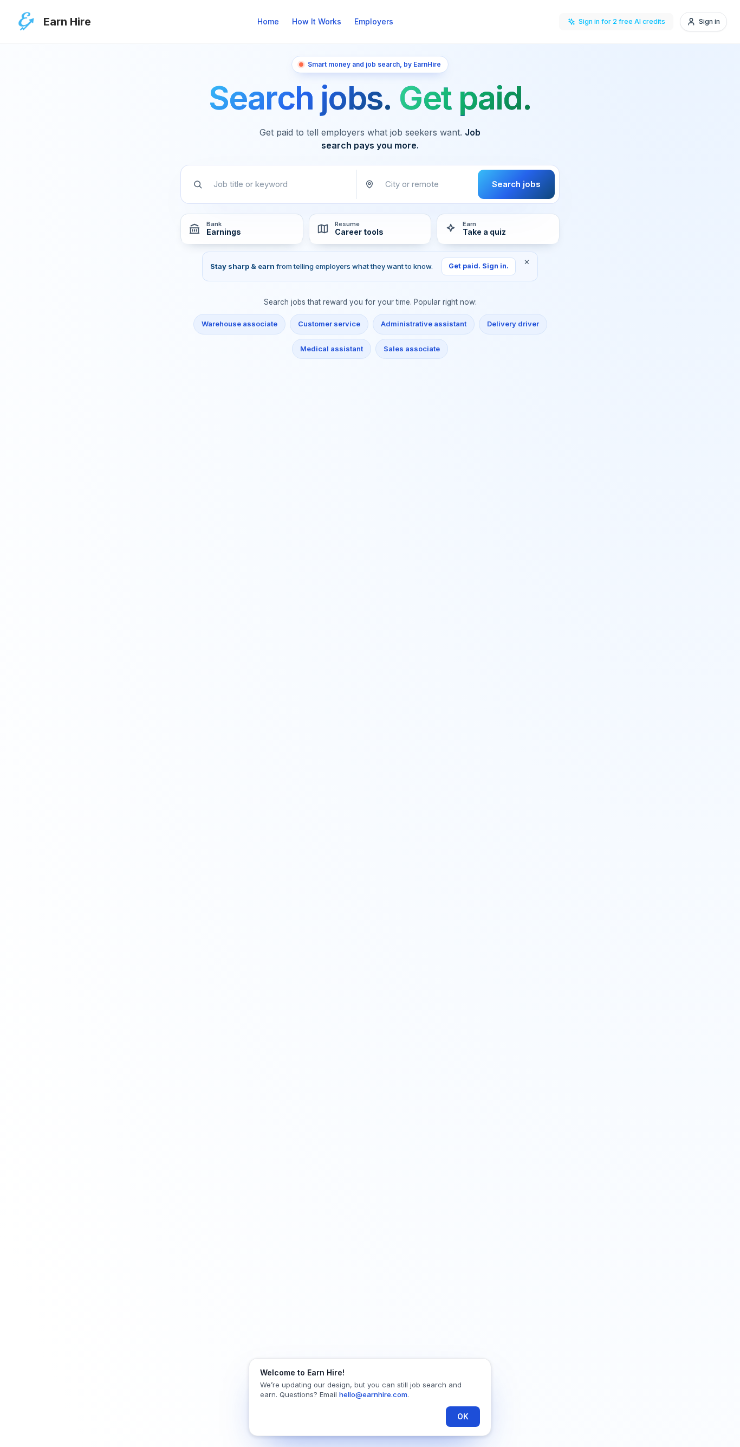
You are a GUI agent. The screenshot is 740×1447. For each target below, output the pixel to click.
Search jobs (516, 184)
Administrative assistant (423, 323)
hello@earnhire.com (373, 1394)
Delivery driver (513, 323)
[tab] (241, 229)
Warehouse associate (239, 323)
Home (268, 21)
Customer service (329, 323)
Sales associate (412, 348)
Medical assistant (331, 348)
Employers (373, 21)
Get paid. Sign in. (479, 266)
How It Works (316, 21)
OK (463, 1416)
